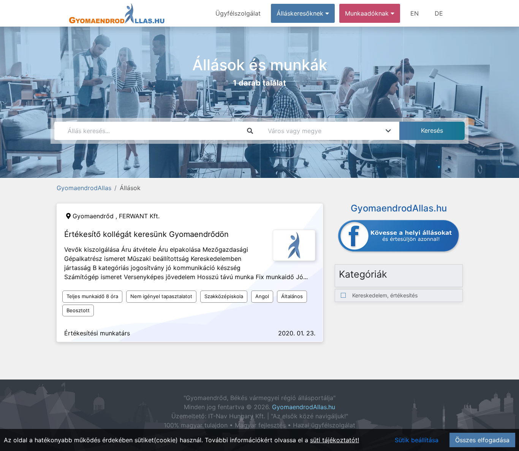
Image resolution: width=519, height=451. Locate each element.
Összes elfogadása (482, 440)
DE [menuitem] (439, 13)
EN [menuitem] (414, 13)
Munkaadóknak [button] (368, 13)
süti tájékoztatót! (334, 440)
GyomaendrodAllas (84, 188)
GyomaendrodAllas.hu (303, 407)
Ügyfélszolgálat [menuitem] (238, 13)
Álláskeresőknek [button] (301, 13)
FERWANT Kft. (139, 216)
